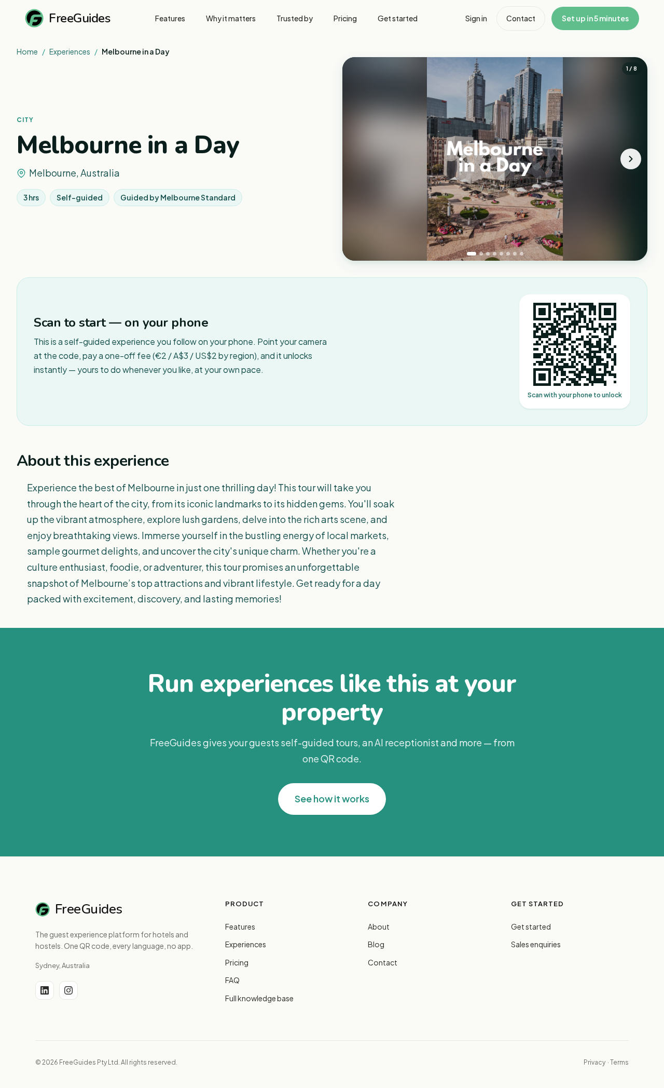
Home (27, 51)
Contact (520, 18)
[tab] (471, 254)
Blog (376, 944)
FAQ (232, 980)
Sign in (476, 18)
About (379, 926)
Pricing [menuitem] (345, 18)
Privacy (594, 1062)
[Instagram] (68, 990)
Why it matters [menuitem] (231, 18)
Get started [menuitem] (398, 18)
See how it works (332, 798)
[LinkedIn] (44, 990)
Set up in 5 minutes (595, 18)
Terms (619, 1062)
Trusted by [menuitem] (294, 18)
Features (240, 926)
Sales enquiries (536, 944)
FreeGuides (79, 18)
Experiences (69, 51)
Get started (531, 926)
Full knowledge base (259, 998)
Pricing (236, 962)
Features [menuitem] (170, 18)
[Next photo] (630, 159)
